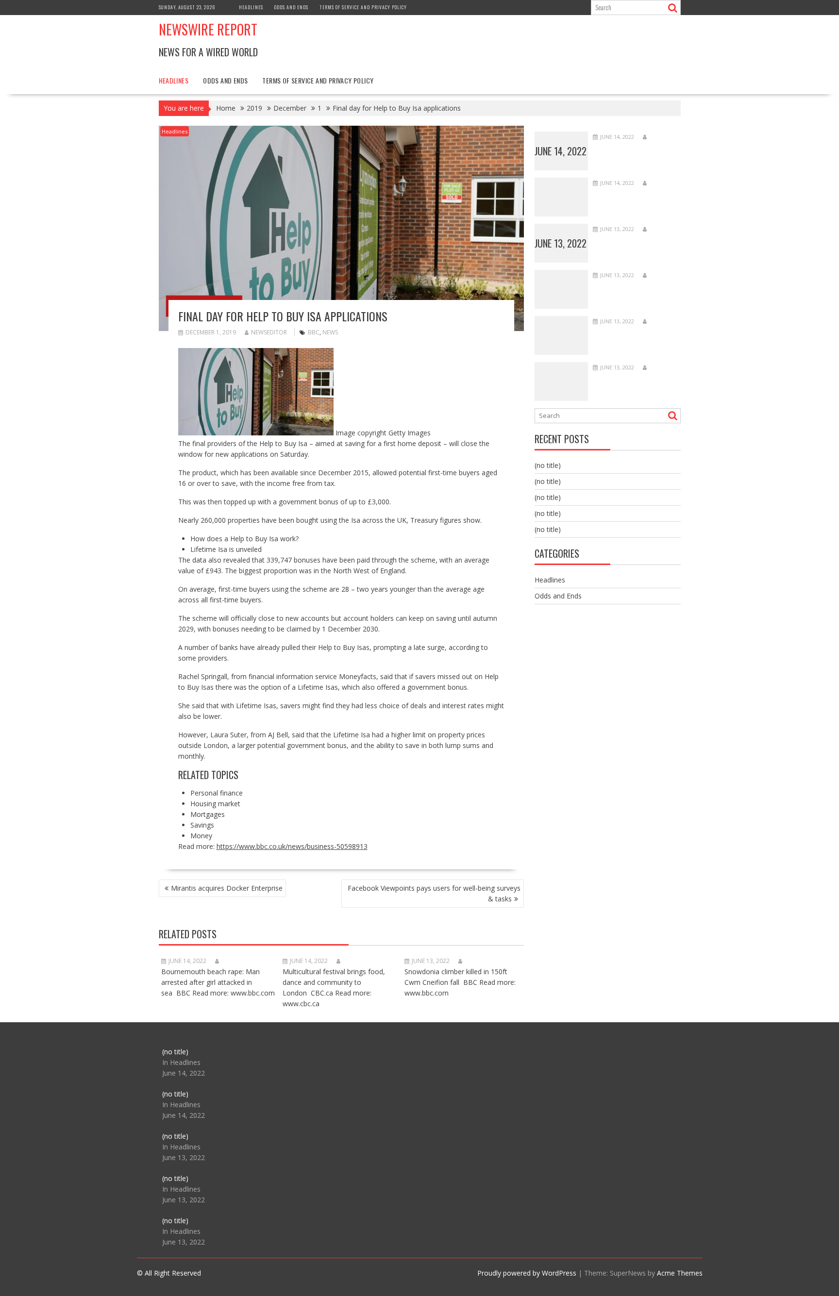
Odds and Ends (291, 7)
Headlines (251, 7)
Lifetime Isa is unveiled (226, 549)
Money (201, 835)
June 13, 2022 (561, 243)
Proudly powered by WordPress (526, 1273)
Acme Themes (680, 1273)
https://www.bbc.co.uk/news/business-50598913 (292, 846)
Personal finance (216, 793)
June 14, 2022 (561, 151)
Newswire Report (208, 29)
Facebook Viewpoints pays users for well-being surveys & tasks (434, 893)
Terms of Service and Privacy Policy (363, 7)
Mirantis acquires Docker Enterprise (227, 888)
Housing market (215, 803)
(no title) (548, 465)
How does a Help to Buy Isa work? (244, 538)
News (330, 332)
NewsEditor (269, 332)
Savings (202, 825)
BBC (313, 332)
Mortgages (207, 814)
